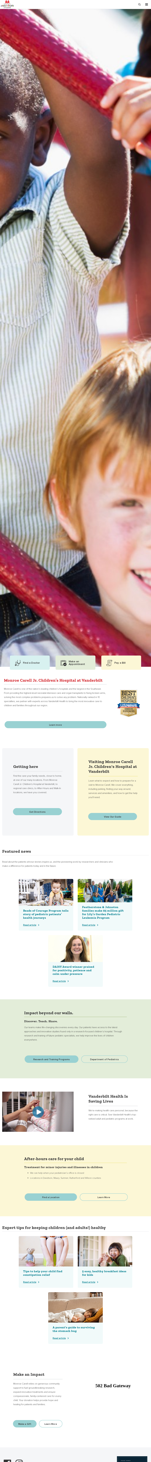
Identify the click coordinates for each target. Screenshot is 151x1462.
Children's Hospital (7, 4)
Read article (29, 925)
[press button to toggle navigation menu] (146, 4)
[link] (46, 905)
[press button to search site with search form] (139, 4)
